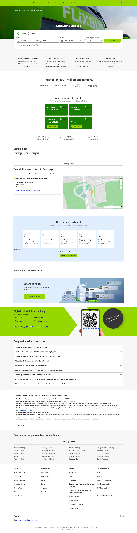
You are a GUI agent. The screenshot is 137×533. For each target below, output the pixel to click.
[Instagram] (120, 520)
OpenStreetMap (116, 207)
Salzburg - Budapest (48, 453)
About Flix (72, 472)
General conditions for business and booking (81, 485)
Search (112, 41)
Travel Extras (18, 496)
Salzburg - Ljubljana (47, 459)
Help (98, 472)
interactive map (26, 410)
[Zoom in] (121, 178)
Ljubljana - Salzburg (47, 456)
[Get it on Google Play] (20, 520)
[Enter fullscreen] (121, 187)
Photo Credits (74, 496)
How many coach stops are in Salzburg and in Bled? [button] (33, 375)
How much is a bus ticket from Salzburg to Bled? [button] (32, 347)
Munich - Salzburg (19, 451)
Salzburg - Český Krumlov (77, 451)
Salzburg (39, 10)
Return (34, 33)
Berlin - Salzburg (74, 448)
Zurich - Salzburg (102, 459)
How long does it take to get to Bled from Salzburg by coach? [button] (36, 352)
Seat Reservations (103, 488)
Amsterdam (45, 476)
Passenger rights (55, 527)
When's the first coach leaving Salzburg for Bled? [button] (32, 361)
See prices (52, 126)
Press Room (73, 480)
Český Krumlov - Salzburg (105, 448)
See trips (76, 126)
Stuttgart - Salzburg (103, 453)
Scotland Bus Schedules (105, 496)
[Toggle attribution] (121, 207)
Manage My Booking (104, 480)
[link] (68, 290)
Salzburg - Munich (19, 453)
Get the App (18, 488)
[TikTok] (122, 520)
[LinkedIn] (121, 520)
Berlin (43, 480)
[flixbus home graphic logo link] (20, 3)
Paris (43, 484)
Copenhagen (45, 488)
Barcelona (44, 492)
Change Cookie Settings (90, 527)
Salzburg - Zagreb (75, 456)
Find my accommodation (27, 45)
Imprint (63, 527)
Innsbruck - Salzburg (103, 456)
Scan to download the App (90, 328)
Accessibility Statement (72, 527)
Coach (23, 10)
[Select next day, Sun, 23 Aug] (83, 41)
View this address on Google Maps (28, 190)
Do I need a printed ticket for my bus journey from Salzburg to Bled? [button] (39, 370)
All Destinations (19, 472)
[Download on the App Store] (32, 520)
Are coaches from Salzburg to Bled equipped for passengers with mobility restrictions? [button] (46, 379)
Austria (30, 10)
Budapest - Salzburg (48, 451)
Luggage (100, 492)
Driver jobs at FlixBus (76, 504)
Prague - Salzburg (19, 459)
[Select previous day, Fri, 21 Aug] (80, 41)
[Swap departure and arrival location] (37, 41)
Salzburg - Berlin (74, 459)
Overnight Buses (19, 484)
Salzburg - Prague (47, 448)
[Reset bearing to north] (121, 184)
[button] (37, 178)
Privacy (46, 527)
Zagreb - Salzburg (75, 453)
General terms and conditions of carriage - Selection (80, 491)
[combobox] (28, 41)
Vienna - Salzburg (19, 448)
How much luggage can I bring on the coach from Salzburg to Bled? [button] (38, 356)
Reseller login (73, 508)
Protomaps (107, 207)
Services (100, 476)
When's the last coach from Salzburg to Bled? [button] (31, 365)
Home (16, 10)
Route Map (17, 476)
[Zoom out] (121, 181)
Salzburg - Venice (102, 451)
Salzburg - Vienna (19, 456)
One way (23, 33)
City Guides (45, 472)
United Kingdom (19, 480)
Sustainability (74, 500)
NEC (15, 492)
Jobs (71, 476)
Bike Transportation (104, 484)
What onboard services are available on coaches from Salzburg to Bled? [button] (40, 384)
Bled (72, 164)
